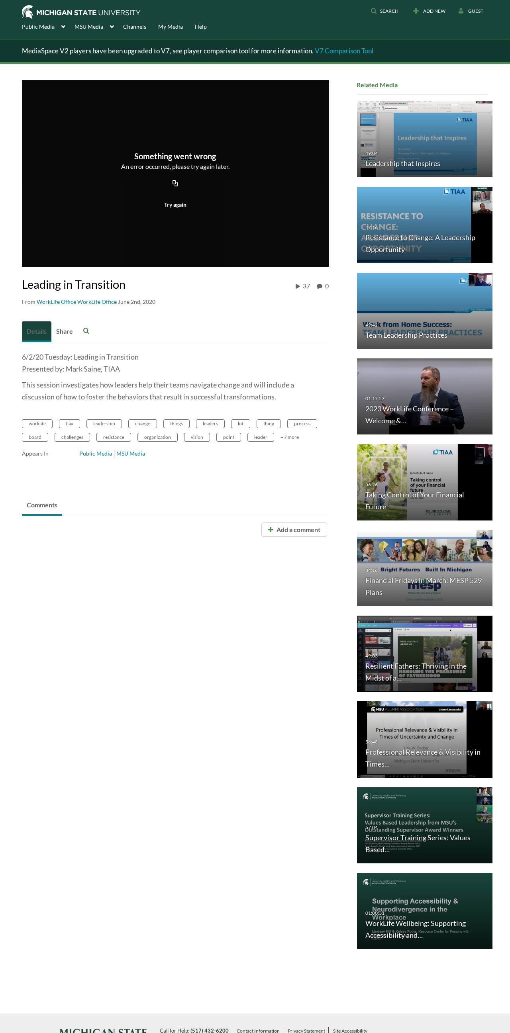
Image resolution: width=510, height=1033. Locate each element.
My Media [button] (170, 26)
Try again (175, 204)
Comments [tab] (42, 505)
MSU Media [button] (89, 26)
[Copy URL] (175, 183)
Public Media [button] (38, 26)
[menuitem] (48, 26)
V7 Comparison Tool (344, 51)
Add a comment (297, 529)
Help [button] (201, 26)
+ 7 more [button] (289, 437)
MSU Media (130, 453)
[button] (384, 11)
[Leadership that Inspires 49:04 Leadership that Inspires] (424, 139)
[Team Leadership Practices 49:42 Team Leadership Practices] (424, 310)
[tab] (36, 331)
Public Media (95, 453)
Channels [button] (134, 26)
